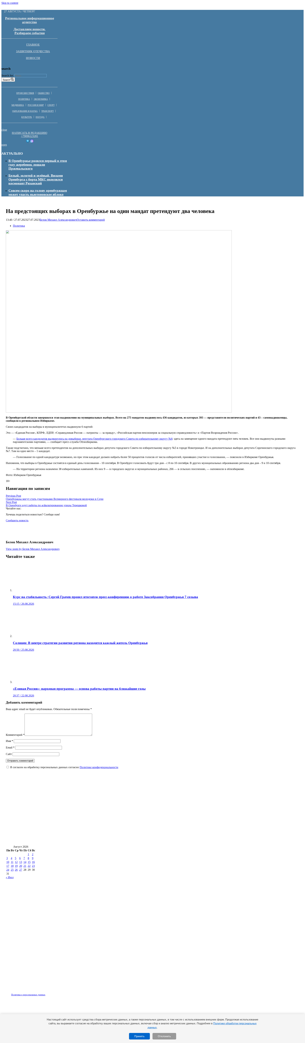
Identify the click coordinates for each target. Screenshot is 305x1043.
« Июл (10, 877)
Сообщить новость (17, 520)
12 (16, 862)
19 (16, 865)
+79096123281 (29, 136)
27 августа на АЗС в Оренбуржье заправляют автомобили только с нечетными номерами (210, 798)
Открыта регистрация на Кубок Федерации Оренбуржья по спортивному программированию (78, 819)
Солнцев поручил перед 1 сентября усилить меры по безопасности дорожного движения (205, 840)
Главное (33, 44)
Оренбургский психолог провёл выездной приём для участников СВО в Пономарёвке (217, 819)
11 (12, 862)
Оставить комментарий (91, 219)
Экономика (41, 99)
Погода (40, 117)
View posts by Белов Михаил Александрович (32, 548)
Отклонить (164, 1036)
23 (33, 865)
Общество (44, 93)
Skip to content (9, 2)
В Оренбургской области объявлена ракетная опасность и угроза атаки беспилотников (73, 808)
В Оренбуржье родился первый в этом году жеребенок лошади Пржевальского (37, 164)
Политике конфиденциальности (99, 767)
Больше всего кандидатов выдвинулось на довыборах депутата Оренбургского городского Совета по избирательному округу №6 (94, 438)
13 (20, 862)
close (4, 129)
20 (20, 865)
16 (33, 862)
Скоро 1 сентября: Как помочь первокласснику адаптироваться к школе (62, 829)
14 (24, 862)
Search (6, 80)
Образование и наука (25, 111)
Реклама (42, 992)
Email (10, 747)
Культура (26, 117)
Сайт (9, 754)
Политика (24, 99)
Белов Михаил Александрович (58, 219)
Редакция (25, 992)
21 (24, 865)
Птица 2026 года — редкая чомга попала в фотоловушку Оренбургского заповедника (206, 808)
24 (7, 869)
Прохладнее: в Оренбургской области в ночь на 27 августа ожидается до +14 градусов (72, 840)
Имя (9, 740)
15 (29, 862)
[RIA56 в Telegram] (28, 141)
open (4, 144)
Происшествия (25, 93)
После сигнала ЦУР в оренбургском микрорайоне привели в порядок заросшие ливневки (187, 829)
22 (29, 865)
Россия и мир (36, 105)
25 (12, 869)
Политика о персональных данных (28, 994)
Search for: (7, 75)
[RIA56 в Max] (31, 141)
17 (7, 865)
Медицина (17, 105)
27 (20, 869)
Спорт (51, 105)
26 (16, 869)
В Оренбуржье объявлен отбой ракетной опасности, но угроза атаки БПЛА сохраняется (73, 798)
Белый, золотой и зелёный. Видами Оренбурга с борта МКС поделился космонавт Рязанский (35, 179)
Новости (33, 58)
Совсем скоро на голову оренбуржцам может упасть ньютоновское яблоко (37, 192)
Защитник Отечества (33, 51)
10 (7, 862)
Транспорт (47, 111)
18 (12, 865)
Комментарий (15, 734)
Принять (139, 1036)
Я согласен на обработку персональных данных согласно (64, 767)
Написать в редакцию (29, 132)
